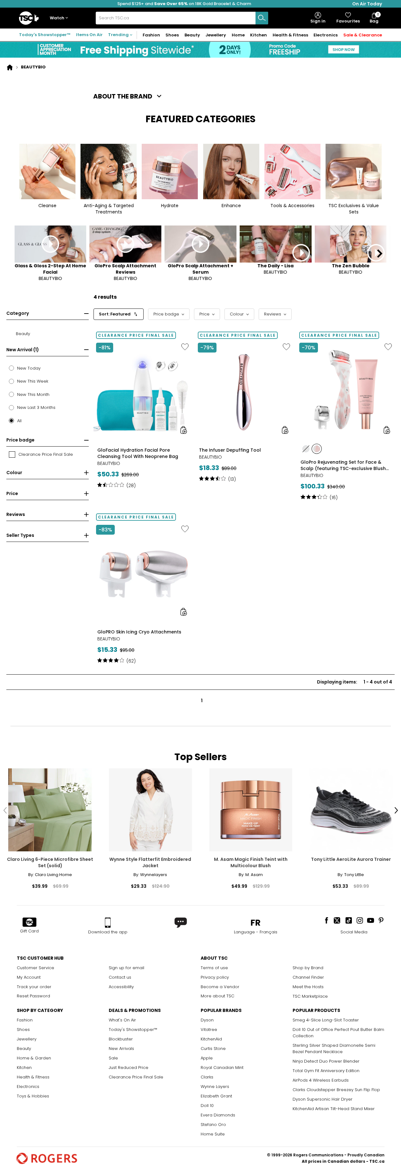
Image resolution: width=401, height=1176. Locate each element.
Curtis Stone (213, 1049)
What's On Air (122, 1020)
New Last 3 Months (36, 407)
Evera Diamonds (218, 1115)
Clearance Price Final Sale (136, 1077)
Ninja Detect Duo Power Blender (326, 1061)
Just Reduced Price (128, 1068)
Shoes (23, 1030)
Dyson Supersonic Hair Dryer (322, 1099)
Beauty (24, 1049)
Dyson (207, 1020)
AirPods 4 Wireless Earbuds (321, 1080)
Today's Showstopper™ (44, 35)
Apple (207, 1058)
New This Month (33, 394)
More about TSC (217, 996)
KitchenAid (211, 1039)
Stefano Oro (213, 1125)
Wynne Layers (215, 1087)
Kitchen (24, 1068)
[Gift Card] (29, 923)
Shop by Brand (308, 968)
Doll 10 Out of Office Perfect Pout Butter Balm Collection (338, 1033)
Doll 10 (207, 1106)
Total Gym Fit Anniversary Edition (326, 1071)
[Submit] (261, 18)
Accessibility (121, 987)
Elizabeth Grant (216, 1096)
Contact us (120, 977)
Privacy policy (215, 977)
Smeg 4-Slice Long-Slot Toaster (326, 1020)
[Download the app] (107, 923)
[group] (142, 419)
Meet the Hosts (308, 987)
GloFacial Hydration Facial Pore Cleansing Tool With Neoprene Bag (137, 453)
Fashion (25, 1020)
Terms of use (214, 968)
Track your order (34, 987)
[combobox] (182, 18)
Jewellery (26, 1039)
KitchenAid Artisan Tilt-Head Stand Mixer (334, 1109)
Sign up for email (126, 968)
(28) (131, 485)
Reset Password (33, 996)
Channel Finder (308, 977)
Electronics (28, 1087)
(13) (232, 479)
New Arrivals (121, 1049)
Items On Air (89, 35)
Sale (113, 1058)
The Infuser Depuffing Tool (230, 450)
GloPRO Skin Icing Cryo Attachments (139, 632)
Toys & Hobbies (33, 1096)
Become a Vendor (220, 987)
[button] (60, 18)
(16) (334, 497)
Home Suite (213, 1134)
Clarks (207, 1077)
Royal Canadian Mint (222, 1068)
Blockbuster (121, 1039)
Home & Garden (34, 1058)
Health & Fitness (33, 1077)
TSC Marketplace (310, 996)
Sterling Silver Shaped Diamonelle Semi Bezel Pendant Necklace (334, 1048)
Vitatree (209, 1030)
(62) (131, 661)
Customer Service (35, 968)
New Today (29, 368)
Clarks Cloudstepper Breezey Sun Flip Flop (336, 1090)
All (19, 421)
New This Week (32, 381)
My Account (29, 977)
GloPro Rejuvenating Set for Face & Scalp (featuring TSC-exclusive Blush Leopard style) (343, 465)
